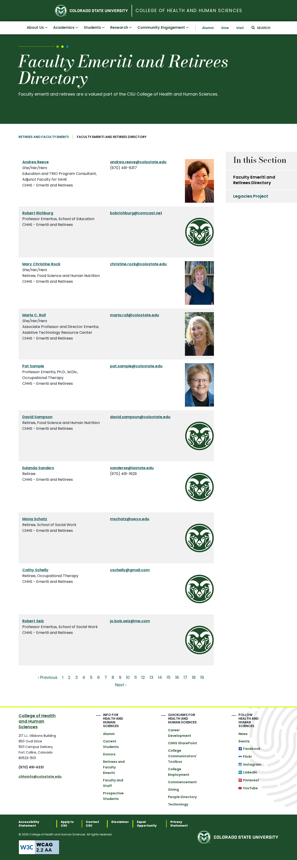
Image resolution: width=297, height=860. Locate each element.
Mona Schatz (34, 519)
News (243, 734)
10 (128, 677)
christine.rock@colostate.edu (138, 264)
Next (119, 685)
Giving (173, 789)
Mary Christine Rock (41, 264)
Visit (240, 28)
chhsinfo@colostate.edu (40, 776)
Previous (49, 677)
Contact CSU (92, 824)
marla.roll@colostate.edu (134, 315)
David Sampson (37, 417)
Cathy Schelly (35, 570)
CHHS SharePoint (182, 743)
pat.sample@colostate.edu (136, 366)
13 (151, 677)
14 (160, 677)
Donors (109, 754)
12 (143, 677)
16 (177, 677)
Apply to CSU (67, 824)
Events (244, 741)
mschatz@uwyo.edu (129, 519)
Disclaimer (120, 822)
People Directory (182, 797)
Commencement (182, 782)
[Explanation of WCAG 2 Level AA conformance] (108, 847)
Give (225, 28)
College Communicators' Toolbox (182, 756)
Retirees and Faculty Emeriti (44, 137)
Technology (178, 804)
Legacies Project (250, 196)
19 (202, 677)
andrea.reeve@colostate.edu (138, 162)
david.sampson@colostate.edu (140, 417)
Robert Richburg (37, 213)
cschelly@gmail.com (130, 570)
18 (194, 677)
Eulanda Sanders (38, 468)
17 (185, 677)
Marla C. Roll (34, 315)
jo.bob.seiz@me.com (130, 621)
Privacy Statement (179, 824)
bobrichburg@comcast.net (136, 213)
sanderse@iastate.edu (132, 468)
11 (135, 677)
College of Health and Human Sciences (189, 10)
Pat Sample (33, 366)
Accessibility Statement (29, 824)
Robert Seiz (33, 621)
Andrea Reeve (35, 162)
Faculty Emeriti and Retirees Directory (254, 180)
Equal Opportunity (147, 824)
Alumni (208, 28)
